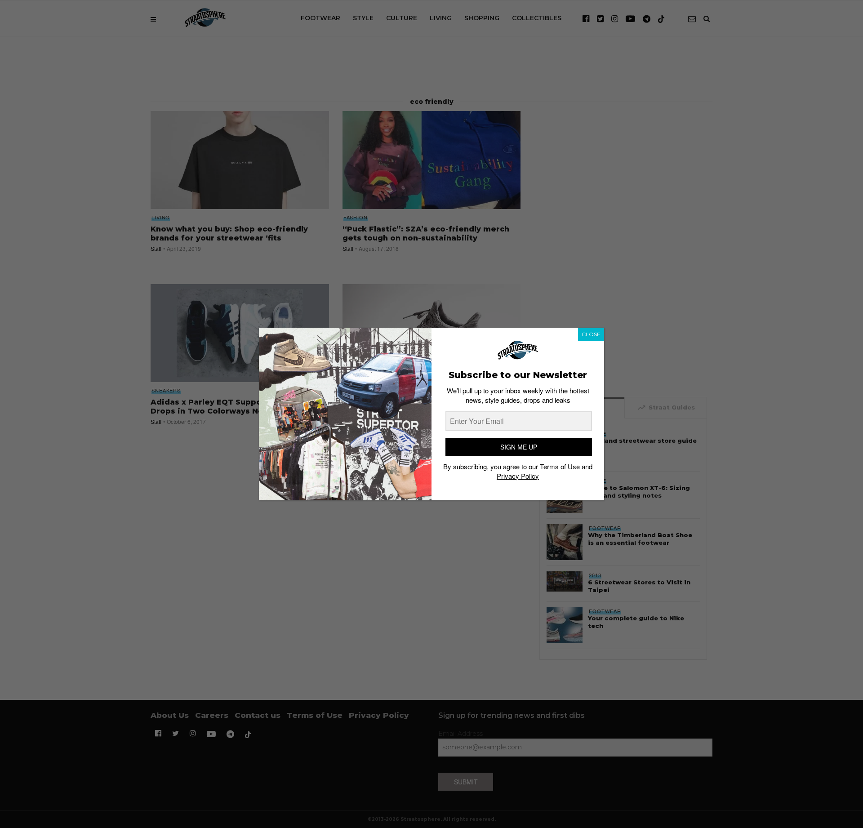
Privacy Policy (518, 476)
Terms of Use (560, 466)
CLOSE (591, 334)
